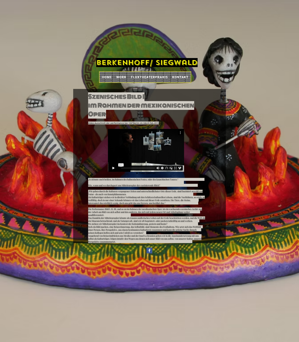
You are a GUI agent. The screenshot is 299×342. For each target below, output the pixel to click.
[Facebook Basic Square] (149, 250)
